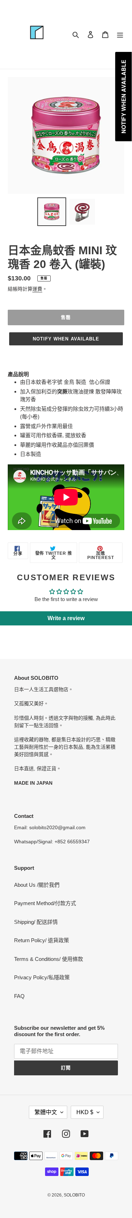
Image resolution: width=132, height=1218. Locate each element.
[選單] (120, 34)
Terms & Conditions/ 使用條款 (48, 959)
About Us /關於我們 (36, 885)
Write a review (66, 618)
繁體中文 (45, 1112)
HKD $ (84, 1112)
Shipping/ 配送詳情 (36, 922)
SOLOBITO (74, 1195)
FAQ (19, 996)
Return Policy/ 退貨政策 (41, 940)
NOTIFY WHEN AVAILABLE (66, 338)
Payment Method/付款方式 (45, 903)
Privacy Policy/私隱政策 (42, 977)
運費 (37, 289)
